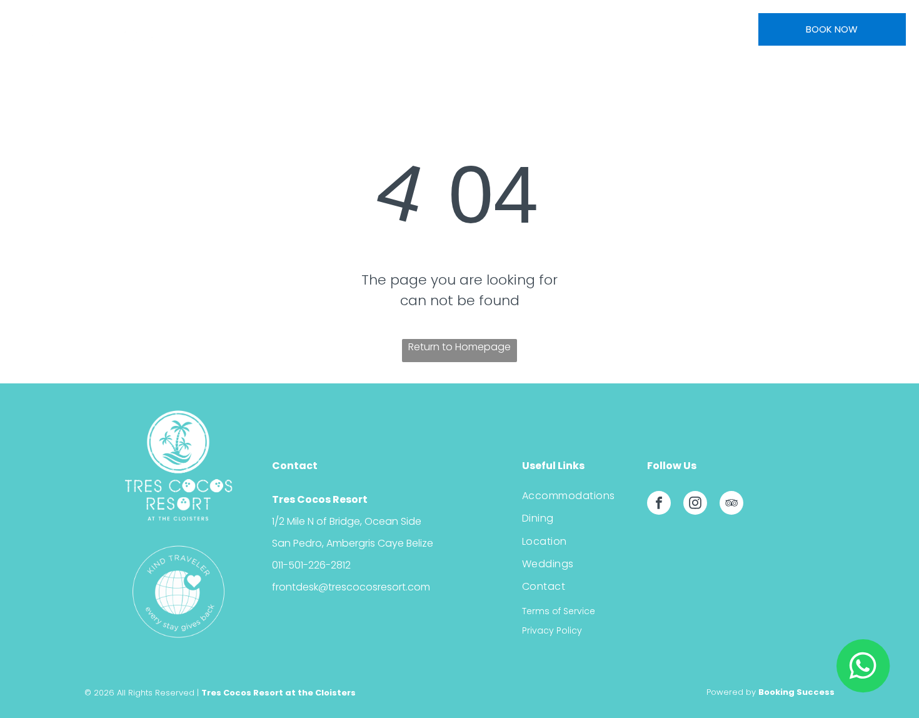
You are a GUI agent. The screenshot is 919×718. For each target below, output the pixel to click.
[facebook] (659, 504)
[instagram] (695, 504)
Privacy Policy (552, 630)
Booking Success (796, 692)
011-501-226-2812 (311, 565)
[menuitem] (257, 27)
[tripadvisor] (731, 504)
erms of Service (560, 611)
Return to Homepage (459, 347)
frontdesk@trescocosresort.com (351, 587)
